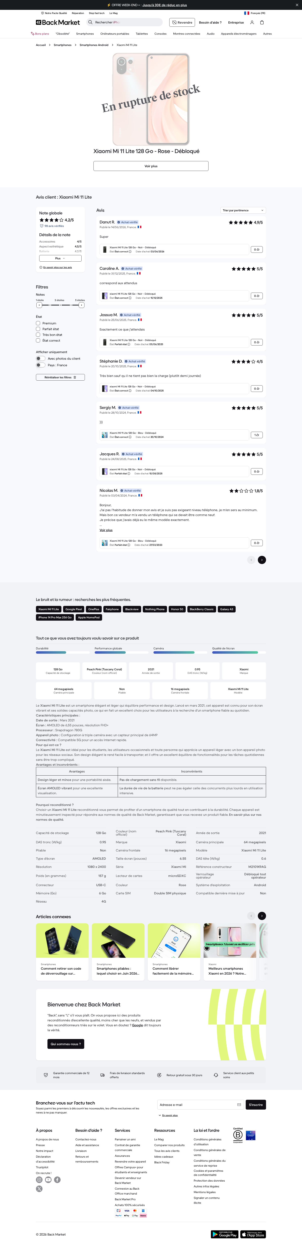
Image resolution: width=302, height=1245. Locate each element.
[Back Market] (58, 22)
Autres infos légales (206, 1186)
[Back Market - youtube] (48, 1179)
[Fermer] (297, 5)
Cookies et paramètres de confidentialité (208, 1173)
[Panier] (262, 22)
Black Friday (161, 1162)
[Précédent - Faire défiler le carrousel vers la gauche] (251, 916)
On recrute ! (43, 1173)
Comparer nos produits (169, 1145)
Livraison (81, 1151)
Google (137, 1025)
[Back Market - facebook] (57, 1179)
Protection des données (209, 1180)
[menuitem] (85, 33)
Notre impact (44, 1151)
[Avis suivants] (262, 560)
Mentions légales (205, 1192)
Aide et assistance (87, 1145)
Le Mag (159, 1139)
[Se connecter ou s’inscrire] (252, 22)
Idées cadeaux (163, 1156)
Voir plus (106, 530)
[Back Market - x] (39, 1188)
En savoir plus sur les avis (57, 267)
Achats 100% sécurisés (130, 1205)
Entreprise (236, 22)
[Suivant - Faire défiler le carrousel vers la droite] (262, 916)
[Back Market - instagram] (39, 1179)
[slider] (39, 305)
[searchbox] (128, 22)
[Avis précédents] (251, 560)
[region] (151, 953)
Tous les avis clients (167, 1151)
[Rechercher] (90, 22)
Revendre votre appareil (130, 1161)
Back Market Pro (125, 1199)
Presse (40, 1145)
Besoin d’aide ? (210, 22)
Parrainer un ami (125, 1139)
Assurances (122, 1156)
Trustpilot (42, 1167)
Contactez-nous (85, 1139)
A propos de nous (47, 1139)
